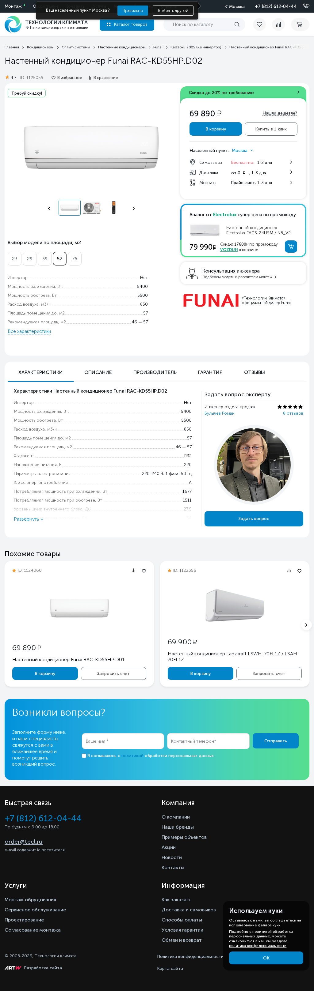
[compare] (278, 24)
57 (60, 259)
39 (45, 259)
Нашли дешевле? (279, 113)
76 (74, 259)
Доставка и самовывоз (189, 910)
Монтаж (13, 6)
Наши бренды (178, 827)
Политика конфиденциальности (190, 956)
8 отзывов (293, 413)
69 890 (26, 647)
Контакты (173, 867)
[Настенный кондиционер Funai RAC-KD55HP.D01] (79, 628)
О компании (176, 817)
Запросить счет (113, 673)
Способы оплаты (182, 920)
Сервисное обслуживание (35, 910)
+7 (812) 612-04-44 (276, 6)
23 (14, 259)
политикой (132, 755)
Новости (172, 857)
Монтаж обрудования (30, 899)
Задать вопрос (254, 518)
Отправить (275, 741)
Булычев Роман (220, 413)
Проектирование (24, 920)
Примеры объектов (184, 837)
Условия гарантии (182, 930)
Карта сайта (170, 968)
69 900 (182, 641)
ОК (266, 958)
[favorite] (262, 24)
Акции (169, 847)
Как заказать (177, 899)
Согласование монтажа (33, 930)
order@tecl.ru (24, 841)
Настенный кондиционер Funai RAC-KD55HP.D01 (68, 659)
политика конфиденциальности (257, 946)
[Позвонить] (302, 6)
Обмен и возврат (182, 940)
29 (30, 259)
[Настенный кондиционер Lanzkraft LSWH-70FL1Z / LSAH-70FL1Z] (235, 625)
